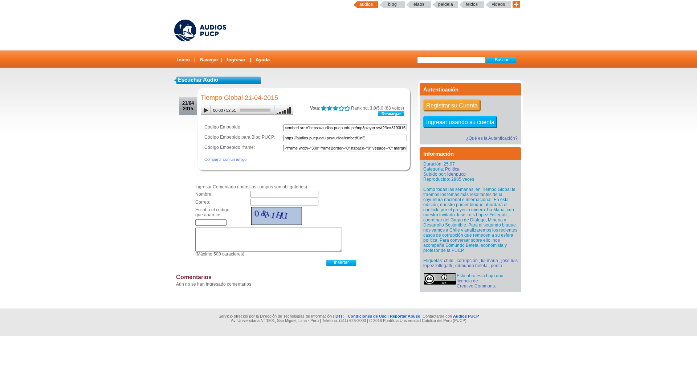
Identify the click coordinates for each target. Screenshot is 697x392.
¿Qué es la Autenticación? (492, 138)
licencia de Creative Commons (476, 283)
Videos (498, 4)
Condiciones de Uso (367, 316)
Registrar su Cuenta (452, 105)
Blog (392, 4)
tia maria (489, 260)
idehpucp (456, 174)
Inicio (183, 59)
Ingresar (236, 59)
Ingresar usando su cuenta (460, 122)
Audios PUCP (466, 316)
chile (448, 260)
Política (452, 169)
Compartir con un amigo (225, 159)
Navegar (209, 59)
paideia (445, 4)
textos (472, 4)
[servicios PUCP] (516, 4)
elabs (418, 4)
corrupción (467, 260)
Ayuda (263, 59)
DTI (338, 316)
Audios (366, 4)
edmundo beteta (471, 265)
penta (496, 265)
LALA (323, 108)
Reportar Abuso (405, 316)
